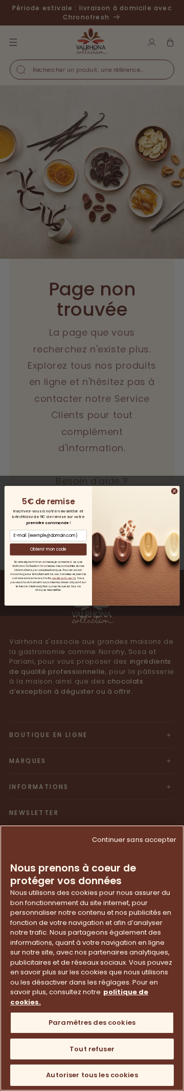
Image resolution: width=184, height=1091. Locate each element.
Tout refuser (92, 1049)
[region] (92, 958)
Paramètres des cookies (92, 1022)
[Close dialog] (174, 490)
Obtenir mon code (48, 549)
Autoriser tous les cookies (91, 1075)
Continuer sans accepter (134, 839)
